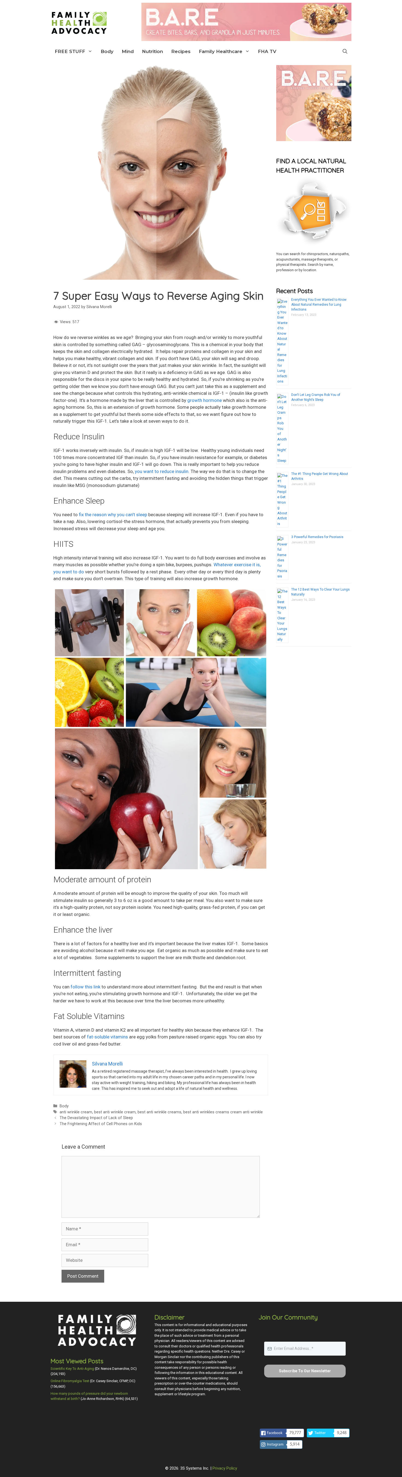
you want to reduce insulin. (162, 471)
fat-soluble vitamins (107, 1037)
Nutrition (152, 51)
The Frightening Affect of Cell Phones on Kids (101, 1124)
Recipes (181, 51)
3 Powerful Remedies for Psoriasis (317, 537)
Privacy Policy (224, 1468)
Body (107, 51)
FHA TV (267, 51)
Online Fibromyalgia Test (70, 1381)
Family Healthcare (220, 51)
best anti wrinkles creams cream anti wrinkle (223, 1112)
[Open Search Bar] (345, 51)
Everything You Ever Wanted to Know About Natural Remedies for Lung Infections (318, 304)
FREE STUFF (70, 51)
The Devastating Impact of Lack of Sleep (96, 1118)
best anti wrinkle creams (159, 1112)
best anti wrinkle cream (115, 1112)
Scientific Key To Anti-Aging (72, 1369)
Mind (128, 51)
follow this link (85, 986)
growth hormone (204, 400)
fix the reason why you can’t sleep (113, 514)
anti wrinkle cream (76, 1112)
